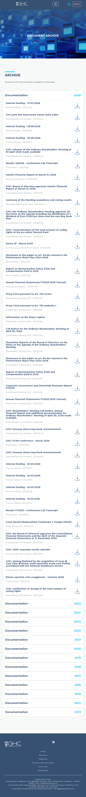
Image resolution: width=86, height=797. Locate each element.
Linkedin (53, 742)
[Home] (21, 4)
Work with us (43, 755)
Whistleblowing (43, 770)
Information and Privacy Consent (43, 763)
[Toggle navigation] (55, 4)
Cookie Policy (43, 759)
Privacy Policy (43, 766)
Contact (43, 751)
